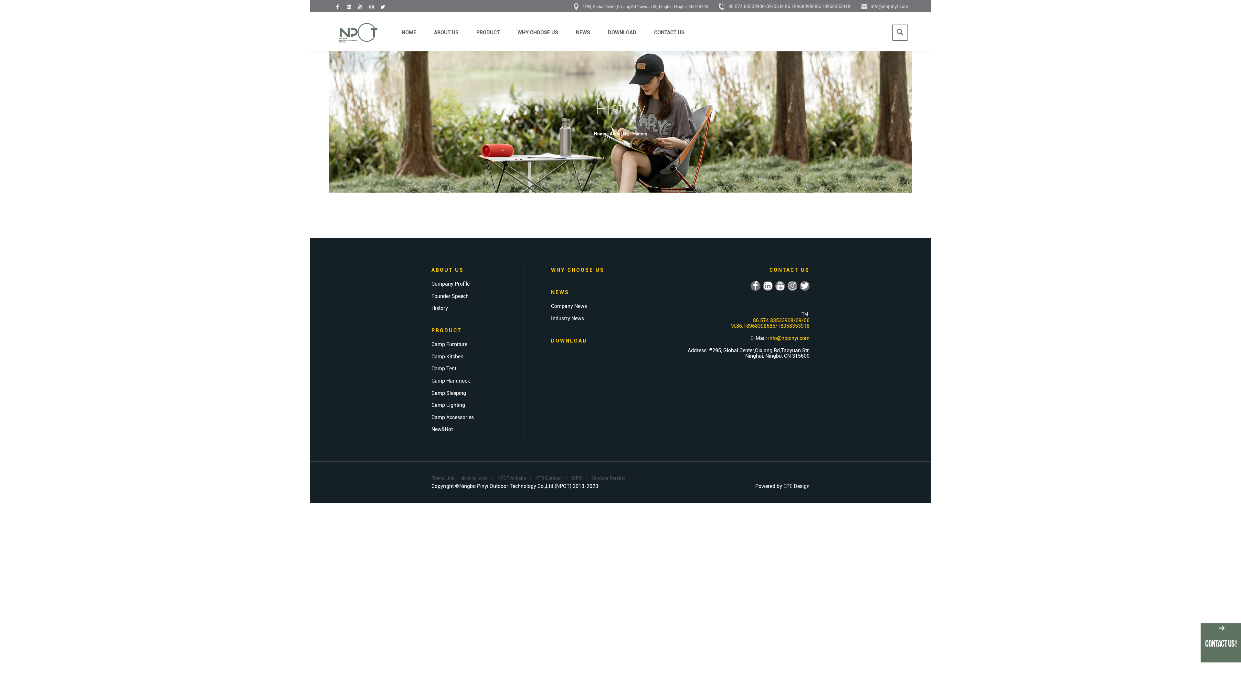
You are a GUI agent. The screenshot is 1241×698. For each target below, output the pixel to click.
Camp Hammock (450, 381)
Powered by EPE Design (782, 486)
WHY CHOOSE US (537, 32)
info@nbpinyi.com (889, 6)
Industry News (567, 319)
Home (409, 32)
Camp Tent (443, 369)
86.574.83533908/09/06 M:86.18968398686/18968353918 (789, 6)
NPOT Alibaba (511, 478)
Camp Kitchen (447, 357)
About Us (446, 32)
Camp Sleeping (448, 393)
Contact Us (669, 32)
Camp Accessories (452, 417)
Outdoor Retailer (608, 478)
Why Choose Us (577, 270)
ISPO (577, 478)
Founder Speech (450, 296)
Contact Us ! (1220, 644)
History (639, 133)
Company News (569, 306)
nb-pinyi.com (474, 478)
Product (488, 32)
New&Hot (442, 429)
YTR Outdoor (549, 478)
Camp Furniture (449, 344)
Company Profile (450, 284)
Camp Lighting (448, 405)
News (583, 32)
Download (622, 32)
